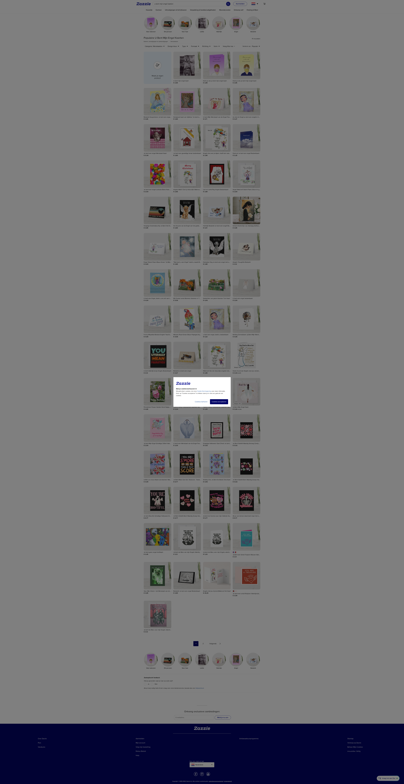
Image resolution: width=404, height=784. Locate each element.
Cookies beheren (201, 402)
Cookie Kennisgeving (204, 391)
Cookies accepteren (219, 402)
